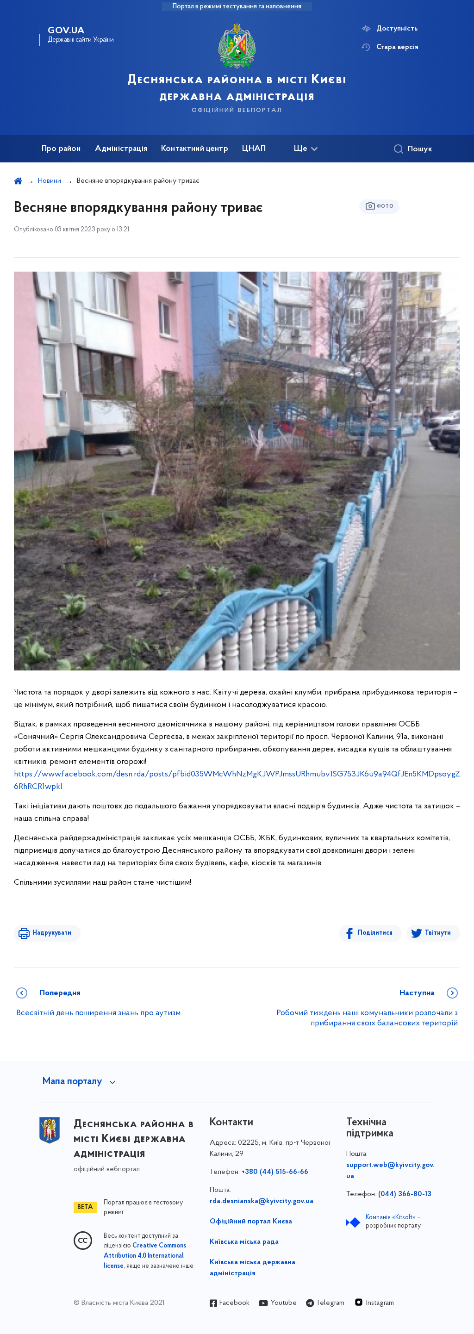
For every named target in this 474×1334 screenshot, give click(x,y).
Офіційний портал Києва (251, 1221)
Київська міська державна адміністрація (252, 1268)
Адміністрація (121, 149)
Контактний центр (194, 149)
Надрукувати (51, 933)
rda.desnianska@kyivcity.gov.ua (261, 1201)
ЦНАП (254, 149)
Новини (49, 181)
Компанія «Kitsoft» (391, 1217)
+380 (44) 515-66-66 (275, 1172)
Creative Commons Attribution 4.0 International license (145, 1256)
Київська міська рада (244, 1242)
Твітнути (438, 933)
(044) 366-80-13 (404, 1194)
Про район (61, 149)
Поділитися (375, 933)
